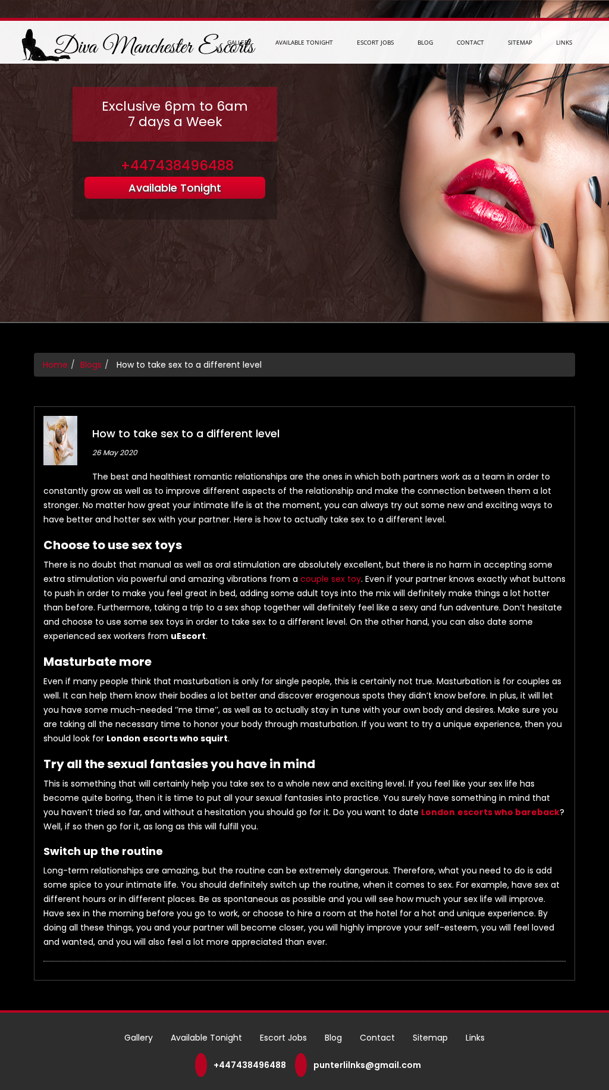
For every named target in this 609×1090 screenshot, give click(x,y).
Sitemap (520, 42)
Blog (425, 42)
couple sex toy (330, 579)
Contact (470, 42)
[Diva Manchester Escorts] (136, 44)
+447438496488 (177, 165)
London (438, 812)
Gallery (239, 42)
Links (564, 42)
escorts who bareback (508, 812)
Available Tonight (304, 42)
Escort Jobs (375, 42)
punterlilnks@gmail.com (367, 1065)
